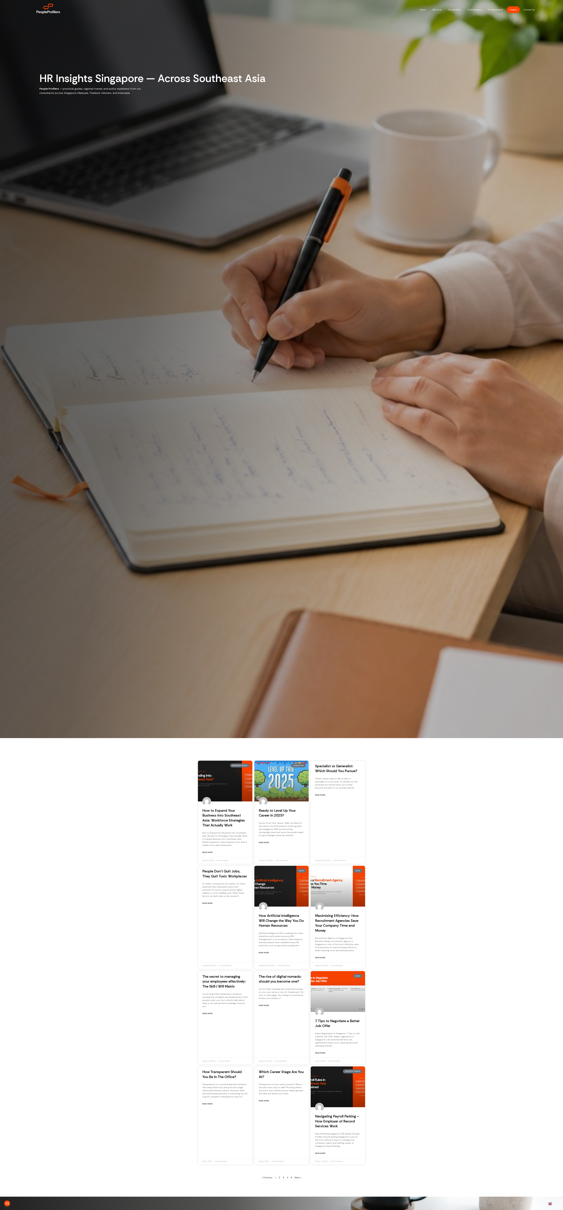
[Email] (7, 1203)
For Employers (474, 9)
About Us (437, 9)
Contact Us (529, 9)
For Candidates (495, 9)
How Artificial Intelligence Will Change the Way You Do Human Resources (281, 920)
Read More (207, 852)
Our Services (454, 9)
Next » (298, 1177)
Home (423, 9)
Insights (513, 9)
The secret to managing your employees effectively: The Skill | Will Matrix (224, 981)
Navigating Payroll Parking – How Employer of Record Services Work (337, 1121)
